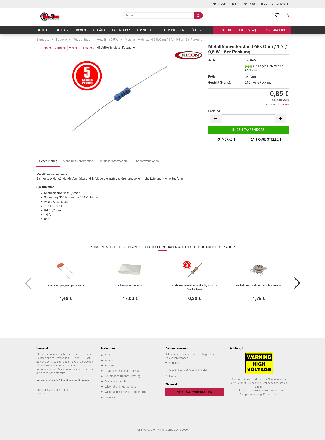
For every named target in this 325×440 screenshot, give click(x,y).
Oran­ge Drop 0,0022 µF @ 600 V (66, 285)
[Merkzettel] (277, 15)
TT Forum (221, 3)
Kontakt (109, 365)
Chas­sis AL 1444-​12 (130, 285)
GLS (38, 386)
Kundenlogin (281, 3)
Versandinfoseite (55, 373)
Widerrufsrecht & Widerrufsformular (126, 391)
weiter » (74, 48)
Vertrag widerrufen (194, 392)
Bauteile (43, 30)
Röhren (195, 30)
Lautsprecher (173, 30)
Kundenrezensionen (146, 161)
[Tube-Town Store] (49, 17)
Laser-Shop (121, 30)
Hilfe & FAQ (247, 30)
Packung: (214, 111)
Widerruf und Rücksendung (121, 386)
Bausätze (63, 30)
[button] (286, 15)
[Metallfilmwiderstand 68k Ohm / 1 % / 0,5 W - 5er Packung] (119, 98)
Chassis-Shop (145, 30)
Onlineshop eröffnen (149, 429)
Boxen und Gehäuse (91, 30)
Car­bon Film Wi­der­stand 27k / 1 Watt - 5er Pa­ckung (194, 287)
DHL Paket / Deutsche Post (52, 389)
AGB (107, 354)
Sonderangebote (275, 30)
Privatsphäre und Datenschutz (122, 370)
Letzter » (88, 48)
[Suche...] (198, 15)
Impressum (111, 397)
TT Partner (225, 30)
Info (236, 3)
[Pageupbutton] (314, 434)
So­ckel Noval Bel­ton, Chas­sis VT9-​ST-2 (259, 285)
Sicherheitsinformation (78, 161)
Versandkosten (113, 360)
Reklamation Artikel (116, 381)
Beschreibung (48, 161)
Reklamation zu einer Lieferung (122, 376)
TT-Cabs (251, 3)
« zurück (60, 48)
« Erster (46, 48)
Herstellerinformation (113, 161)
